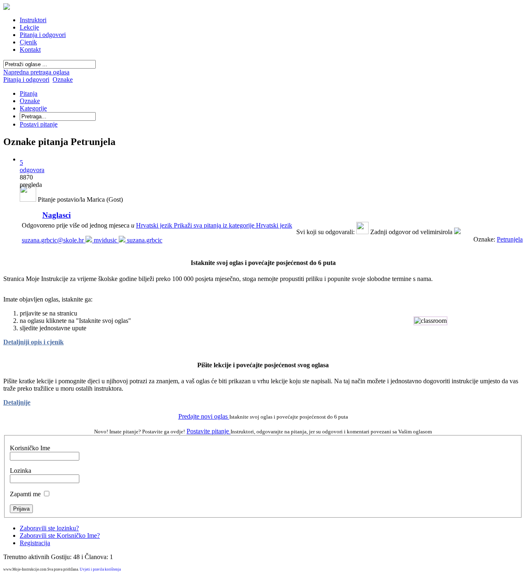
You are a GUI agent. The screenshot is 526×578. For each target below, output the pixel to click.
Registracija (35, 542)
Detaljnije (16, 402)
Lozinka (20, 470)
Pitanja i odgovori (26, 79)
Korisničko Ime (30, 447)
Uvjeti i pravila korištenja (100, 569)
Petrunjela (510, 239)
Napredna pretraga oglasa (36, 72)
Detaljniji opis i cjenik (33, 342)
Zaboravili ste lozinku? (49, 528)
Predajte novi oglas (203, 416)
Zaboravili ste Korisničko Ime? (60, 535)
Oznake (63, 79)
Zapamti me (25, 493)
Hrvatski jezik (214, 225)
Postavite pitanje (209, 431)
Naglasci (56, 215)
